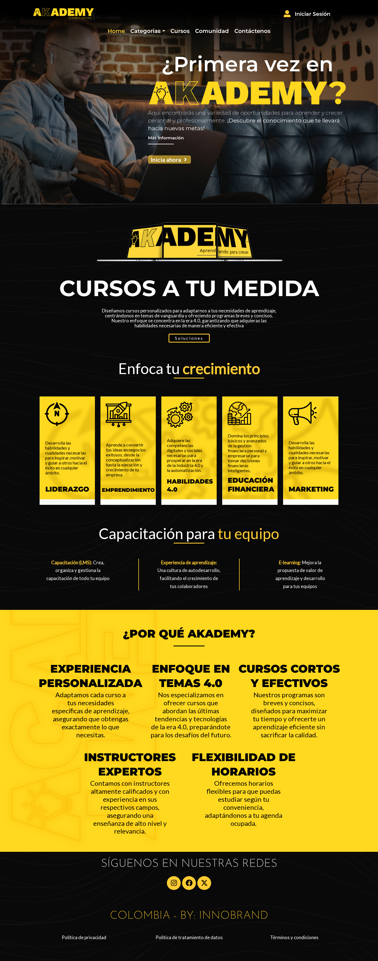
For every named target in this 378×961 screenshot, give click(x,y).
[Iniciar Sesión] (287, 14)
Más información (166, 137)
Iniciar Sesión (312, 14)
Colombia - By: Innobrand (189, 915)
